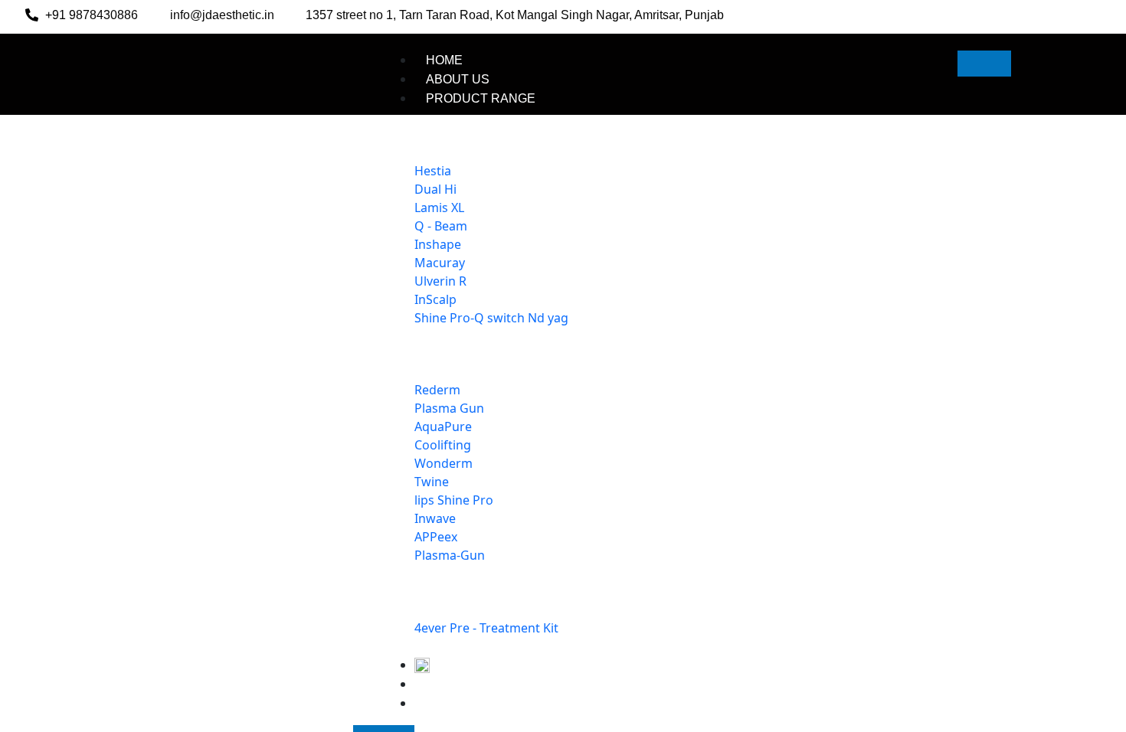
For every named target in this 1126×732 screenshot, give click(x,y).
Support (456, 701)
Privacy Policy (477, 720)
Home (444, 60)
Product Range (480, 98)
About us (457, 79)
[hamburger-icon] (984, 64)
